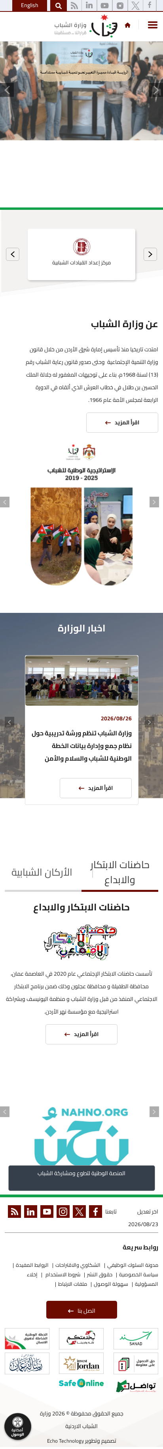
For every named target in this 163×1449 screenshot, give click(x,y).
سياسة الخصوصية (138, 1274)
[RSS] (74, 6)
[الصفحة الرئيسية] (128, 25)
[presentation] (150, 254)
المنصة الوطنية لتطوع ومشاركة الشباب (81, 1173)
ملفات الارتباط (72, 1284)
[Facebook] (149, 6)
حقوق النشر (99, 1274)
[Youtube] (104, 6)
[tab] (120, 873)
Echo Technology (65, 1440)
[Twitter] (135, 6)
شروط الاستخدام (62, 1274)
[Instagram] (120, 6)
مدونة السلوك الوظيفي (132, 1265)
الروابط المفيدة (32, 1265)
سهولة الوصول (111, 1284)
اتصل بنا (86, 1311)
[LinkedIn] (89, 6)
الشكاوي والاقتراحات (77, 1265)
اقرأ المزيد (127, 422)
